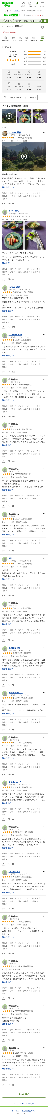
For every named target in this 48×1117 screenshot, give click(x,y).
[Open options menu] (44, 132)
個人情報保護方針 (28, 1111)
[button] (9, 116)
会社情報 (15, 1111)
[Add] (42, 27)
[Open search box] (5, 97)
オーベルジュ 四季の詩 (12, 26)
